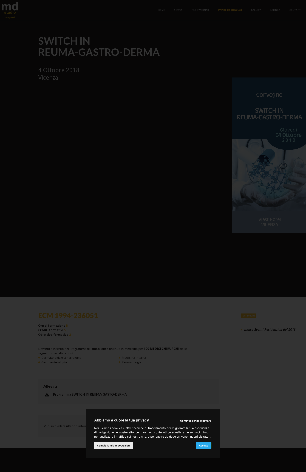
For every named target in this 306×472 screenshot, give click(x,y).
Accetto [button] (203, 445)
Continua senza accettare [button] (195, 420)
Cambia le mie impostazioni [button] (114, 445)
